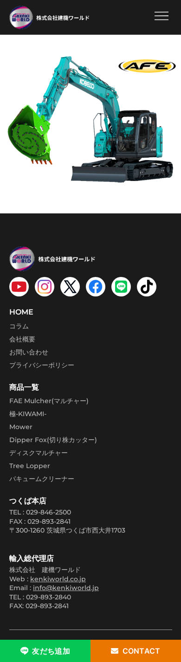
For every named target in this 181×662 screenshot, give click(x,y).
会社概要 (22, 339)
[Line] (121, 286)
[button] (161, 16)
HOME (21, 312)
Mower (20, 427)
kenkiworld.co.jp (58, 579)
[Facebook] (95, 286)
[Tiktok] (146, 286)
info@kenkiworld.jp (66, 588)
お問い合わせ (28, 352)
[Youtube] (19, 286)
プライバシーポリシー (41, 365)
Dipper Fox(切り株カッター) (53, 440)
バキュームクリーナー (41, 479)
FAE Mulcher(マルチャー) (49, 401)
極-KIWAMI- (27, 414)
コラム (19, 326)
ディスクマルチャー (38, 453)
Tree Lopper (29, 466)
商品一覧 (24, 387)
